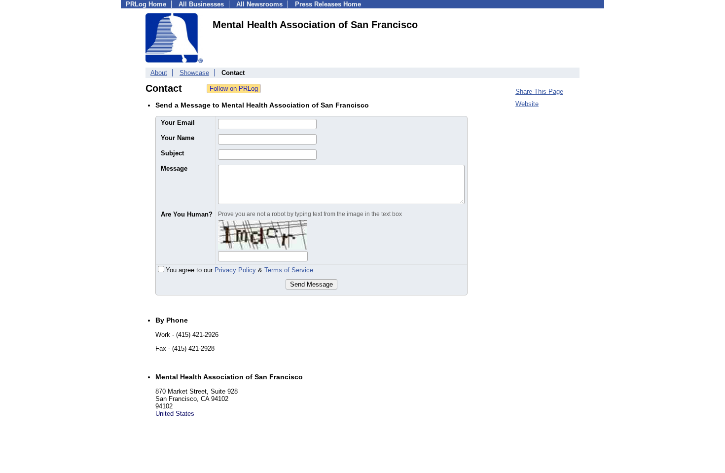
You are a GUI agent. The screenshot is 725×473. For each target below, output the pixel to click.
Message (174, 168)
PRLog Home (146, 4)
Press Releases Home (328, 4)
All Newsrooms (259, 4)
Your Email (178, 122)
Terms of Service (288, 270)
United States (174, 413)
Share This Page (539, 91)
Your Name (177, 138)
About (158, 72)
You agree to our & (239, 270)
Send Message (311, 284)
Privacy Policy (235, 270)
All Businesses (201, 4)
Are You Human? (187, 214)
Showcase (194, 72)
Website (527, 104)
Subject (172, 153)
